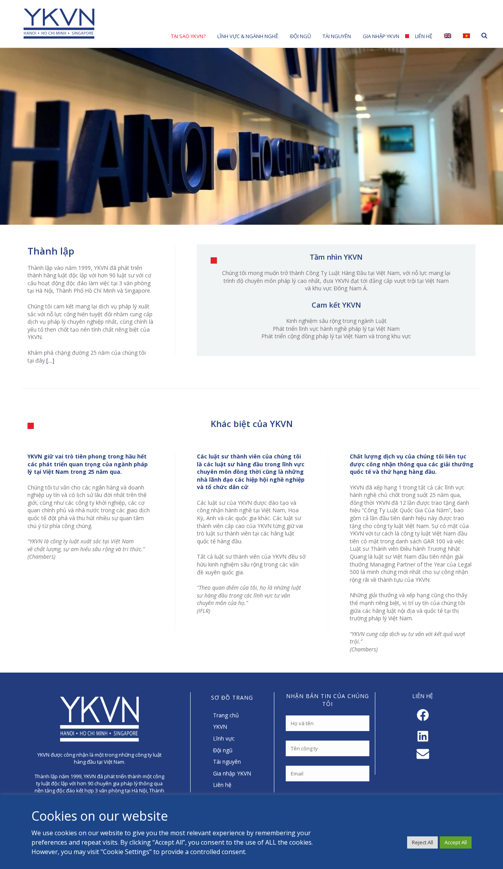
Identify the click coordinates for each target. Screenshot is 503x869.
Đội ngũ (223, 750)
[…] (50, 360)
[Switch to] (447, 35)
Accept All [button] (455, 842)
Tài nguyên (337, 36)
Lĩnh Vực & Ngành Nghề (247, 36)
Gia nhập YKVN (381, 36)
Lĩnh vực (224, 738)
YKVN (220, 726)
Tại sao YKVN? (188, 36)
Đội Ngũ (300, 36)
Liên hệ (423, 36)
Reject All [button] (422, 842)
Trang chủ (226, 715)
